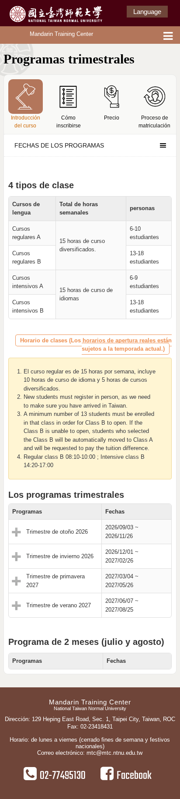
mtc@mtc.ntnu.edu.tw (114, 753)
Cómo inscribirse (68, 122)
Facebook (134, 776)
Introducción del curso (25, 122)
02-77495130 (63, 776)
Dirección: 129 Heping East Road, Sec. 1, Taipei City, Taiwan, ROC (90, 719)
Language (147, 11)
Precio (111, 118)
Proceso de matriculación (154, 122)
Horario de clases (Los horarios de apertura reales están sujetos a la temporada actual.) (96, 344)
